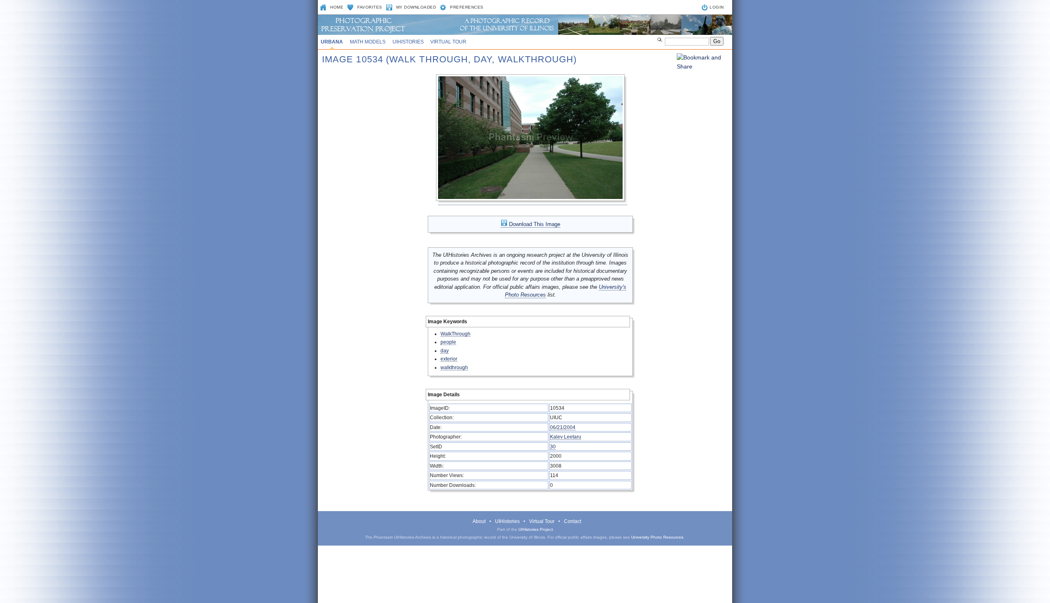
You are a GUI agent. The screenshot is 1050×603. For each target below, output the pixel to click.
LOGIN (717, 7)
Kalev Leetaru (565, 436)
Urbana (332, 41)
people (448, 342)
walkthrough (454, 367)
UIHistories (408, 41)
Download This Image (533, 224)
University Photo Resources (657, 537)
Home (336, 7)
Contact (572, 521)
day (445, 350)
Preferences (467, 7)
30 (553, 446)
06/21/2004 (562, 427)
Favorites (369, 7)
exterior (449, 358)
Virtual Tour (448, 41)
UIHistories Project (535, 529)
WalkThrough (455, 333)
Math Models (368, 41)
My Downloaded (416, 7)
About (479, 521)
